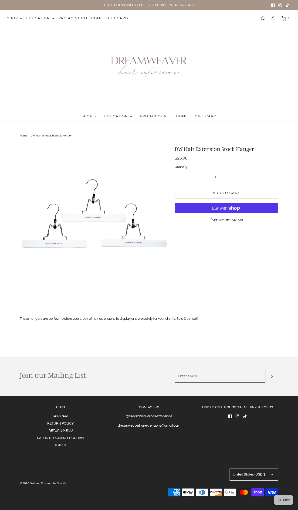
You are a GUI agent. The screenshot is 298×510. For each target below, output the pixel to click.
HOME (97, 18)
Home (23, 135)
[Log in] (273, 18)
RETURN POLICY (60, 423)
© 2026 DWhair (29, 483)
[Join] (271, 376)
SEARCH (60, 445)
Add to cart (226, 193)
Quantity (181, 167)
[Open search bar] (263, 18)
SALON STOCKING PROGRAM (60, 438)
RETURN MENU (60, 430)
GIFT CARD (117, 18)
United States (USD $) (250, 474)
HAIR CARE (60, 416)
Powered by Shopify (53, 483)
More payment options (227, 219)
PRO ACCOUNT (73, 18)
